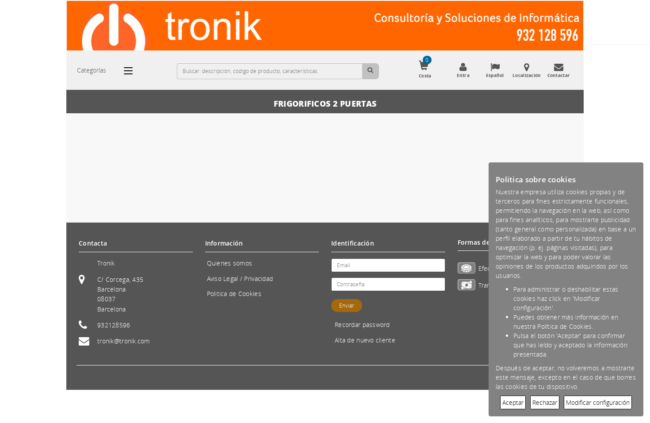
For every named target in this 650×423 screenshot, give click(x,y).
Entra (463, 75)
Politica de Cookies (234, 293)
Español (495, 75)
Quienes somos (229, 263)
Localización (526, 75)
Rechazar (544, 402)
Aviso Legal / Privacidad (240, 278)
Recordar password (362, 324)
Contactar (558, 75)
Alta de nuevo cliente (365, 340)
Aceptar (513, 402)
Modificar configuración (598, 402)
